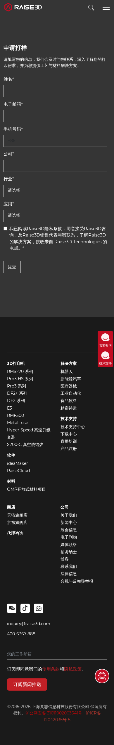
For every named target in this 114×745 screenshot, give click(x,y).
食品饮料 (69, 400)
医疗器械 (69, 386)
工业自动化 (71, 393)
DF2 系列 (16, 400)
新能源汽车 (71, 378)
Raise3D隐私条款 (44, 228)
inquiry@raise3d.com (28, 623)
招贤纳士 (69, 551)
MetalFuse (17, 422)
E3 (9, 408)
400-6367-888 (21, 633)
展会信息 (69, 529)
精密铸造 (69, 408)
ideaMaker (17, 463)
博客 (65, 559)
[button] (106, 8)
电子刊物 (69, 537)
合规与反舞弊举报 (77, 581)
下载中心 (69, 434)
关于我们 (69, 515)
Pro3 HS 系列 (20, 378)
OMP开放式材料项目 (26, 489)
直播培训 (69, 441)
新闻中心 (69, 522)
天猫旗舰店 (17, 515)
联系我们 (69, 566)
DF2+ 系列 (17, 393)
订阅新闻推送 (27, 684)
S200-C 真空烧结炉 (25, 444)
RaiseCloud (18, 470)
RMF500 (15, 415)
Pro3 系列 (16, 386)
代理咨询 (15, 533)
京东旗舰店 (17, 522)
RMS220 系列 (20, 371)
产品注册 (69, 448)
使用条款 (51, 669)
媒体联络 (69, 544)
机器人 (67, 371)
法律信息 (69, 573)
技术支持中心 (73, 426)
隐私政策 (73, 669)
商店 (11, 507)
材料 (11, 481)
